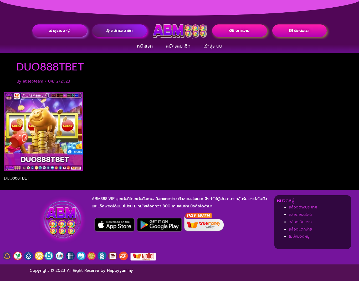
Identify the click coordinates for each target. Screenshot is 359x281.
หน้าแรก (145, 46)
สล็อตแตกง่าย (300, 229)
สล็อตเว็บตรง (300, 222)
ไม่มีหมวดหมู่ (299, 236)
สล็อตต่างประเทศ (303, 207)
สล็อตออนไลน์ (300, 214)
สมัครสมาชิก (178, 46)
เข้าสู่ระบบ (212, 46)
